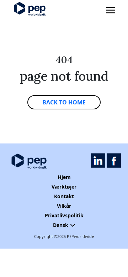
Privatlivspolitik (64, 215)
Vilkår (64, 205)
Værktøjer (64, 186)
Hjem (64, 177)
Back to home (64, 102)
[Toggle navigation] (110, 10)
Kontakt (64, 196)
